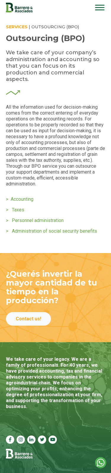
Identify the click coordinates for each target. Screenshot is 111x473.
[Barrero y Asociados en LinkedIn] (31, 440)
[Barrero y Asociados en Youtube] (53, 440)
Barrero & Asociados (19, 7)
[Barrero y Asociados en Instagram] (21, 440)
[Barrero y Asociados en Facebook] (10, 440)
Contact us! (28, 319)
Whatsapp (100, 462)
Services (17, 27)
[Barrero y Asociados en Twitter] (42, 440)
